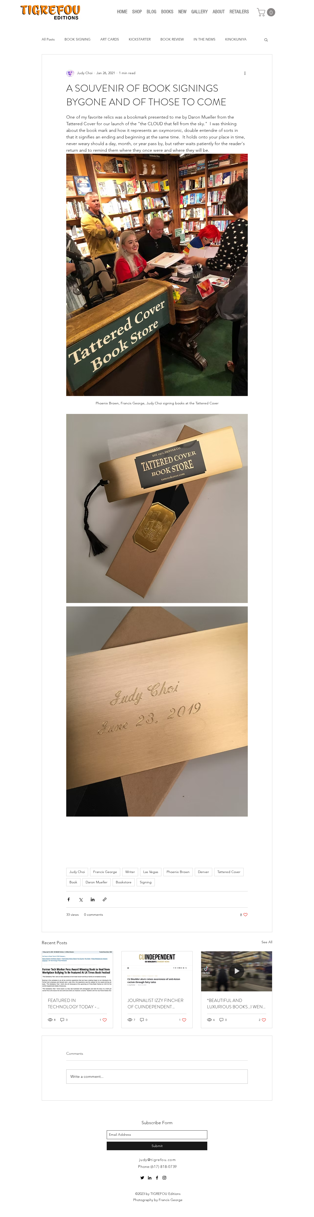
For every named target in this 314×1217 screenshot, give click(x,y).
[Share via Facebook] (68, 899)
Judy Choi (77, 872)
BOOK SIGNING (78, 39)
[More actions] (245, 73)
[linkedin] (149, 1177)
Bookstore (123, 882)
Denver (203, 872)
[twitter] (142, 1177)
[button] (267, 12)
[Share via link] (104, 899)
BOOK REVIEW (172, 39)
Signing (146, 882)
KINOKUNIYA (236, 39)
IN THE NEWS (204, 39)
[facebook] (157, 1177)
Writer (130, 872)
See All (267, 942)
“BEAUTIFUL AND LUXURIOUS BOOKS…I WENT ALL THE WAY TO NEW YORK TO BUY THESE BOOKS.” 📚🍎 (236, 1003)
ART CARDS (109, 39)
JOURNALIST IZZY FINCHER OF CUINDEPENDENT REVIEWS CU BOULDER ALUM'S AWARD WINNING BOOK (155, 1003)
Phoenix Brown (178, 872)
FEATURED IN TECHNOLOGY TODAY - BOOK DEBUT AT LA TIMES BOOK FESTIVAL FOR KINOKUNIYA (74, 1003)
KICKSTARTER (140, 39)
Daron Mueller (96, 882)
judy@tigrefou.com (157, 1159)
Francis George (105, 872)
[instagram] (164, 1177)
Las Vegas (150, 872)
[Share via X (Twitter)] (80, 899)
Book (73, 882)
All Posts (48, 39)
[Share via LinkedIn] (92, 899)
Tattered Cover (228, 872)
